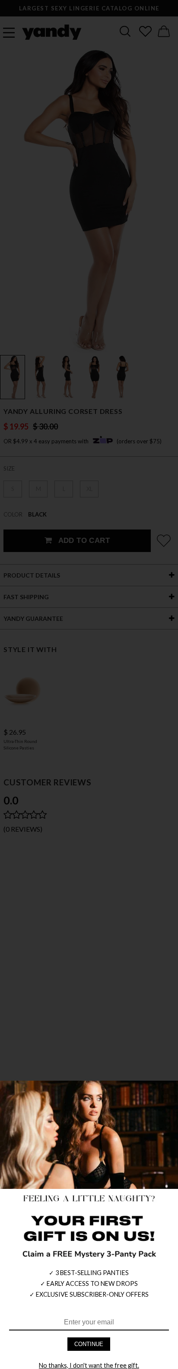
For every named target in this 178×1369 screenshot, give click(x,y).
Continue (88, 1344)
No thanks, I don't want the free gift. (89, 1365)
